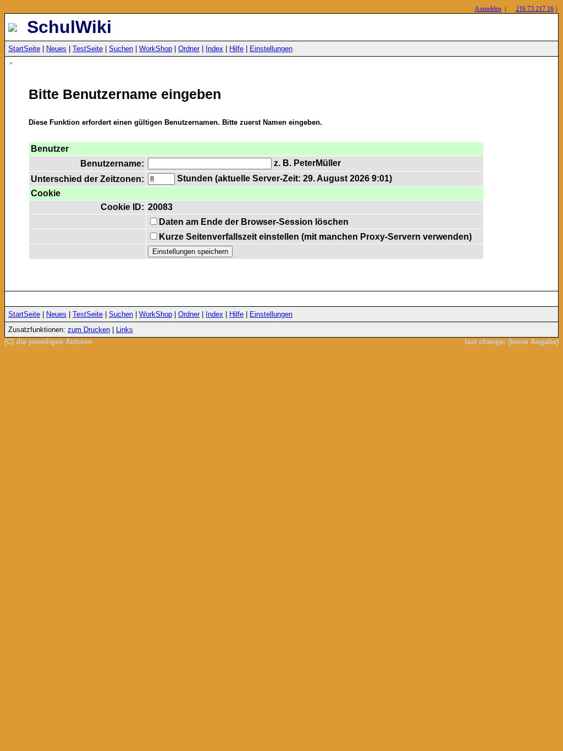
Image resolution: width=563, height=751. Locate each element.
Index (214, 49)
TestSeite (88, 49)
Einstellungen (271, 49)
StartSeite (24, 49)
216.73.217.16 (535, 9)
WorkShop (155, 49)
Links (124, 329)
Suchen (121, 49)
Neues (56, 49)
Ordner (189, 49)
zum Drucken (89, 329)
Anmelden (487, 9)
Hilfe (236, 49)
